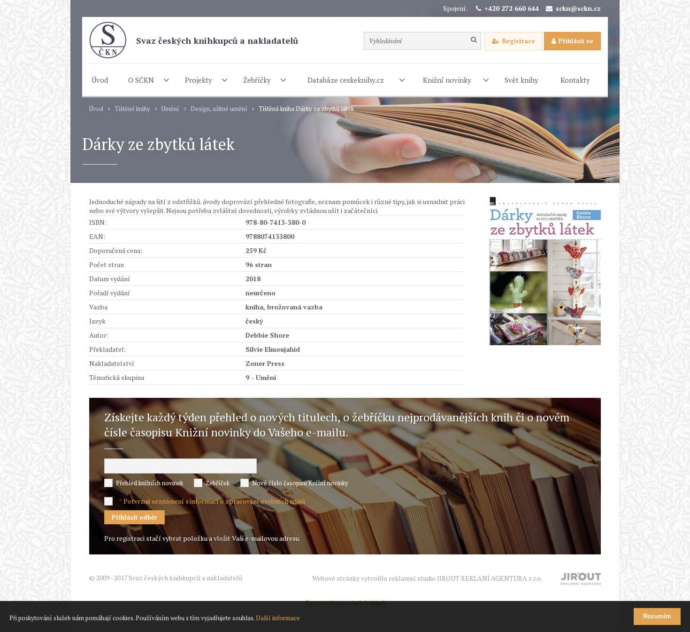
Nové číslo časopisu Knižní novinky (300, 483)
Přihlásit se (576, 41)
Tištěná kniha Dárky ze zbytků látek (306, 108)
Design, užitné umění (219, 108)
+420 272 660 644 (511, 8)
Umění (170, 108)
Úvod (96, 108)
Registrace (518, 41)
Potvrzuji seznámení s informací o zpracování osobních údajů (214, 501)
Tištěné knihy (132, 108)
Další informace (278, 618)
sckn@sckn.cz (578, 8)
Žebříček (218, 483)
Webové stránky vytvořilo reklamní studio (427, 578)
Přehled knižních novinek (149, 483)
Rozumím (657, 616)
